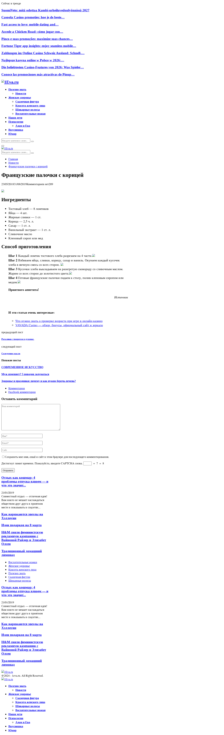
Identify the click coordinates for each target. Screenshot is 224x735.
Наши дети (15, 118)
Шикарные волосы (27, 109)
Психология (15, 122)
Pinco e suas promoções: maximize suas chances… (37, 39)
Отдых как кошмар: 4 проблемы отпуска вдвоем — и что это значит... (24, 481)
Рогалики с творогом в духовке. (17, 339)
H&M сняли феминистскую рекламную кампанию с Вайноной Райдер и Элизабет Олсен (23, 538)
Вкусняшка (15, 130)
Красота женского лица (30, 105)
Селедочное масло (10, 353)
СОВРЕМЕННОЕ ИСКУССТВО (22, 367)
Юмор (12, 134)
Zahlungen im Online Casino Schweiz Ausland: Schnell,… (43, 53)
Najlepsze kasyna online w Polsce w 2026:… (32, 60)
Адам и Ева (22, 126)
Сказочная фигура (27, 101)
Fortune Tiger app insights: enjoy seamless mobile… (38, 46)
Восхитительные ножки (30, 113)
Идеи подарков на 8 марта (21, 525)
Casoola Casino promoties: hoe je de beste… (33, 17)
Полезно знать (17, 89)
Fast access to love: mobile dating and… (30, 24)
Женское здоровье (19, 97)
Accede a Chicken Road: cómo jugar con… (32, 31)
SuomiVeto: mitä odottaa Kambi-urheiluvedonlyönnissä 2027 (45, 10)
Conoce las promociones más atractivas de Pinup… (38, 74)
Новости (20, 93)
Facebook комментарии (22, 392)
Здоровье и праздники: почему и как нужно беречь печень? (38, 381)
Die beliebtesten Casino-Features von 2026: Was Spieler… (42, 67)
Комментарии (16, 388)
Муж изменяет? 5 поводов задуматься (25, 374)
